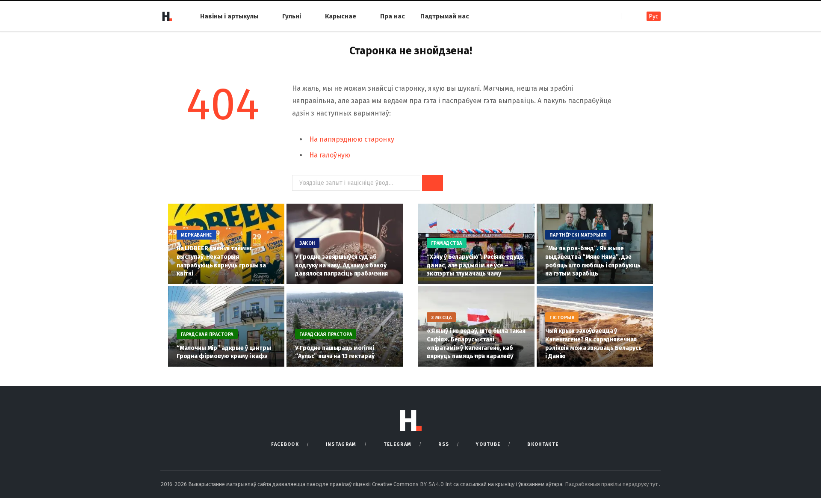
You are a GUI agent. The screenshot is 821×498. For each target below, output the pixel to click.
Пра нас (392, 16)
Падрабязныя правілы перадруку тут (612, 484)
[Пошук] (628, 16)
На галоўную (329, 155)
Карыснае (340, 16)
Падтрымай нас (444, 16)
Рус (654, 16)
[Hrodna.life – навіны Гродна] (166, 16)
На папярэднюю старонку (351, 139)
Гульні (291, 16)
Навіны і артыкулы (229, 16)
